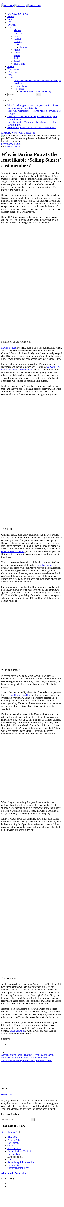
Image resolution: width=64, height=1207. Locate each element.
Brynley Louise (12, 146)
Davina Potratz (8, 347)
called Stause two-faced (12, 551)
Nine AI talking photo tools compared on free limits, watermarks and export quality (32, 106)
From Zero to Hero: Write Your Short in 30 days (37, 80)
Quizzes (18, 33)
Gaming (18, 41)
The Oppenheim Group (40, 1060)
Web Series (12, 72)
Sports (17, 55)
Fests (9, 75)
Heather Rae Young (17, 1057)
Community (13, 1165)
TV (9, 22)
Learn (10, 77)
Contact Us (12, 1145)
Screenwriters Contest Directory (35, 91)
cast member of (17, 1030)
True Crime (19, 63)
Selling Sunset (22, 1060)
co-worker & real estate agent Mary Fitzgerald (30, 368)
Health (17, 44)
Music (17, 49)
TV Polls (11, 24)
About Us (12, 1137)
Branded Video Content (19, 1151)
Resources (19, 88)
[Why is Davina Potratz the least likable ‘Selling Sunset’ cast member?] (22, 1088)
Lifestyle (5, 132)
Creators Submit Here (18, 1168)
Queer (17, 52)
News (10, 19)
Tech (16, 58)
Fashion (17, 38)
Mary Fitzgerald (35, 1057)
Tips (9, 1159)
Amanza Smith (8, 1054)
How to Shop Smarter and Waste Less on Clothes (31, 127)
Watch (10, 66)
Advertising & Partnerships (20, 1162)
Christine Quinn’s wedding (18, 695)
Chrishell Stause (24, 1054)
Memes (17, 30)
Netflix (11, 1060)
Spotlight (18, 83)
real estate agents (44, 565)
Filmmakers (13, 69)
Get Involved (13, 1154)
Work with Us (14, 1148)
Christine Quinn (39, 1054)
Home (10, 16)
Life (9, 27)
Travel (17, 61)
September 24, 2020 (11, 144)
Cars (16, 36)
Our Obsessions (27, 132)
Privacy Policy (14, 1140)
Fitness (23, 47)
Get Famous (13, 1143)
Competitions (20, 86)
